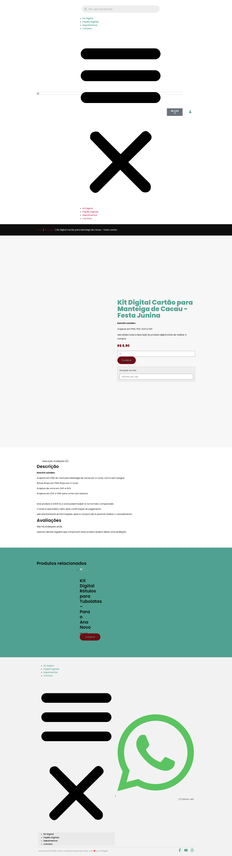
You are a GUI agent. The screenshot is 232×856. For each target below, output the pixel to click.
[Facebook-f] (180, 850)
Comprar (127, 360)
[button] (120, 118)
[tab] (47, 461)
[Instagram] (192, 850)
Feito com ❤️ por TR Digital (96, 851)
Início (39, 229)
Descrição (47, 461)
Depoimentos (89, 25)
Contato (87, 28)
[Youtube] (186, 850)
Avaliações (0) (61, 461)
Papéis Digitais (90, 21)
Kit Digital (87, 18)
